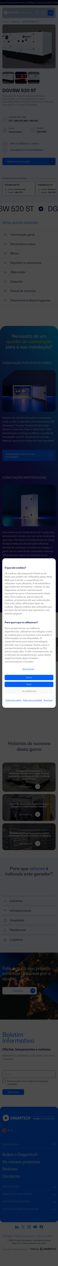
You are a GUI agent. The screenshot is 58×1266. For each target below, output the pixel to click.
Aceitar (29, 677)
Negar (29, 684)
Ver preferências (29, 691)
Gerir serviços (28, 669)
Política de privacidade (32, 700)
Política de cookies (13, 700)
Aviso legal (48, 700)
